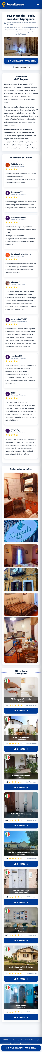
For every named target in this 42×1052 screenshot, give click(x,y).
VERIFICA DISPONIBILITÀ (23, 1047)
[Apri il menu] (37, 4)
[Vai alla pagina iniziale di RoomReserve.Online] (13, 4)
